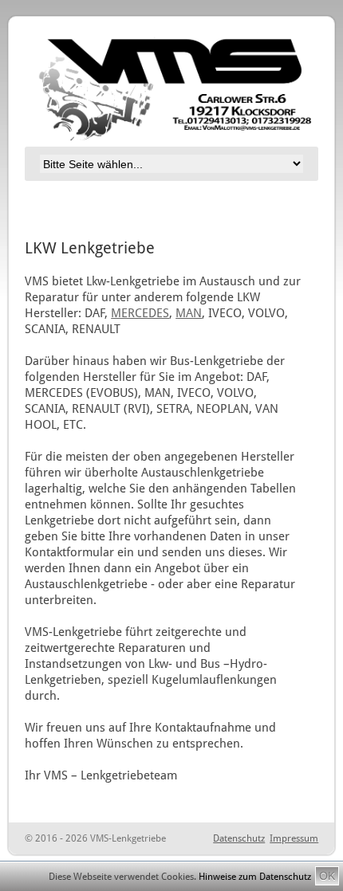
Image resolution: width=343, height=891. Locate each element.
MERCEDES (140, 313)
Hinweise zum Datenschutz (255, 876)
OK (327, 875)
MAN (188, 313)
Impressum (294, 838)
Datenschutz (239, 838)
